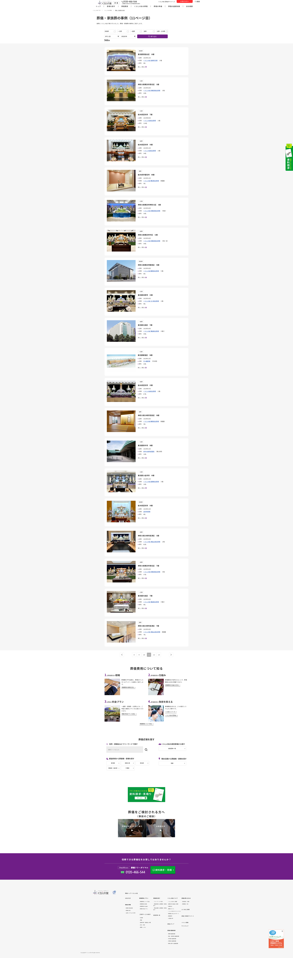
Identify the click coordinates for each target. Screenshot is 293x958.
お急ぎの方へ (184, 1)
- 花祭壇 (141, 917)
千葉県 (127, 768)
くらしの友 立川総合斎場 (151, 301)
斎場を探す (111, 6)
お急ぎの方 (128, 898)
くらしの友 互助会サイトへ (165, 2)
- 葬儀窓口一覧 (185, 904)
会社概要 (189, 6)
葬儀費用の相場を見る (128, 687)
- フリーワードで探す (158, 901)
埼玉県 (142, 763)
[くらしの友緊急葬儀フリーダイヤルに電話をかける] (131, 2)
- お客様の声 (170, 918)
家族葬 (141, 51)
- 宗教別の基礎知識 (171, 941)
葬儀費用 (124, 6)
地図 (172, 763)
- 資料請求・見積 (185, 901)
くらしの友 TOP (96, 10)
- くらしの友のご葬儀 (172, 901)
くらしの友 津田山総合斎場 (151, 542)
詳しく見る (141, 67)
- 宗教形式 (169, 906)
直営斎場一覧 (172, 748)
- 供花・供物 (142, 925)
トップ (98, 6)
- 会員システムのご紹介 (130, 913)
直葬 (140, 171)
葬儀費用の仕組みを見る (172, 685)
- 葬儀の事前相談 (129, 908)
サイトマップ (185, 926)
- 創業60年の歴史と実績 (172, 904)
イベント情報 (185, 922)
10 (144, 655)
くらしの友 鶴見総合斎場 (151, 271)
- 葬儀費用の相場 (143, 904)
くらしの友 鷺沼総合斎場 (151, 181)
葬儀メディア (170, 924)
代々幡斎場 (146, 361)
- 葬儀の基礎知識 (171, 933)
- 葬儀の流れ (128, 910)
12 (154, 655)
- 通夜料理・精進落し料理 (145, 922)
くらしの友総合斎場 (149, 121)
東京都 (113, 763)
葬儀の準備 (158, 6)
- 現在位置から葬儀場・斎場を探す (160, 908)
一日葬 (141, 81)
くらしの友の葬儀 (141, 6)
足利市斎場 (146, 512)
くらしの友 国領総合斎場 (151, 482)
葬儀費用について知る (146, 724)
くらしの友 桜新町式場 (150, 60)
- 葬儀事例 (169, 916)
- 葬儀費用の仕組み (143, 906)
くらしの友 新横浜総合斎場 (151, 90)
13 (159, 655)
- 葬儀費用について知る (144, 901)
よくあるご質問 (186, 909)
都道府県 (124, 36)
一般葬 (141, 141)
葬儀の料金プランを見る (128, 714)
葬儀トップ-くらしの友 (131, 893)
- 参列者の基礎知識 (171, 938)
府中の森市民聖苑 (148, 451)
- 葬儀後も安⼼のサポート (173, 913)
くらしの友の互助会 (170, 715)
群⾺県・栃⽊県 (113, 768)
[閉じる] (282, 931)
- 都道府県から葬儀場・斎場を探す (160, 904)
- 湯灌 (140, 920)
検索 (198, 1)
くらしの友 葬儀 (108, 10)
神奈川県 (127, 763)
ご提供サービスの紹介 (145, 914)
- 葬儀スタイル (170, 908)
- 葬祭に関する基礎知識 (172, 943)
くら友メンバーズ (170, 712)
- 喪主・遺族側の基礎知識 (173, 936)
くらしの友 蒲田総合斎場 (151, 331)
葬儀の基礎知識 (174, 6)
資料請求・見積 (163, 870)
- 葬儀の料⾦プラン (143, 908)
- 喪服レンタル (142, 927)
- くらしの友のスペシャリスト (174, 911)
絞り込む (154, 36)
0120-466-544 (135, 871)
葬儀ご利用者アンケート (188, 916)
